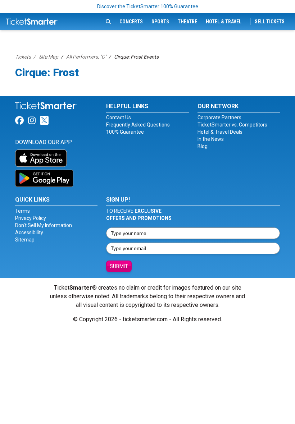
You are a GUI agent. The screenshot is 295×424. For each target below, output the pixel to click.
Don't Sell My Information (43, 225)
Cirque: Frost (47, 72)
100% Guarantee (125, 132)
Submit (119, 266)
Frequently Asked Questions (138, 125)
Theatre (187, 21)
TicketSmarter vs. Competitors (232, 125)
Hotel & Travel (223, 21)
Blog (203, 146)
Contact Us (118, 117)
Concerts (131, 21)
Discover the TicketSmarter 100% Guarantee (147, 6)
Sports (160, 21)
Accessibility (29, 232)
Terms (22, 211)
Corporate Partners (219, 117)
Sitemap (25, 240)
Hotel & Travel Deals (220, 132)
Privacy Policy (30, 218)
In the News (211, 139)
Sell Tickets (270, 21)
